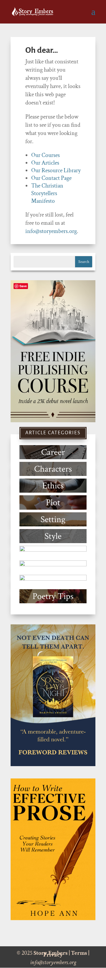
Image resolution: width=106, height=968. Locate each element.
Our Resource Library (56, 170)
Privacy (53, 955)
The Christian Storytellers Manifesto (47, 193)
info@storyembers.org (51, 231)
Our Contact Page (51, 178)
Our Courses (45, 155)
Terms (79, 953)
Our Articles (45, 163)
